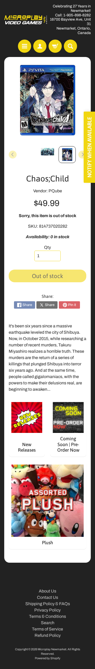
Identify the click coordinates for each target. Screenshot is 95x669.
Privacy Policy (47, 610)
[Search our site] (70, 46)
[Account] (39, 46)
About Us (47, 591)
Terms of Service (47, 629)
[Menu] (24, 46)
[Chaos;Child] (67, 154)
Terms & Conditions (47, 616)
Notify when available (89, 147)
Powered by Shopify (47, 658)
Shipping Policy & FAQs (47, 603)
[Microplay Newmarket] (26, 19)
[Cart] (55, 46)
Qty (47, 247)
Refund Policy (48, 635)
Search (47, 622)
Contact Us (47, 597)
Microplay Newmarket (52, 649)
